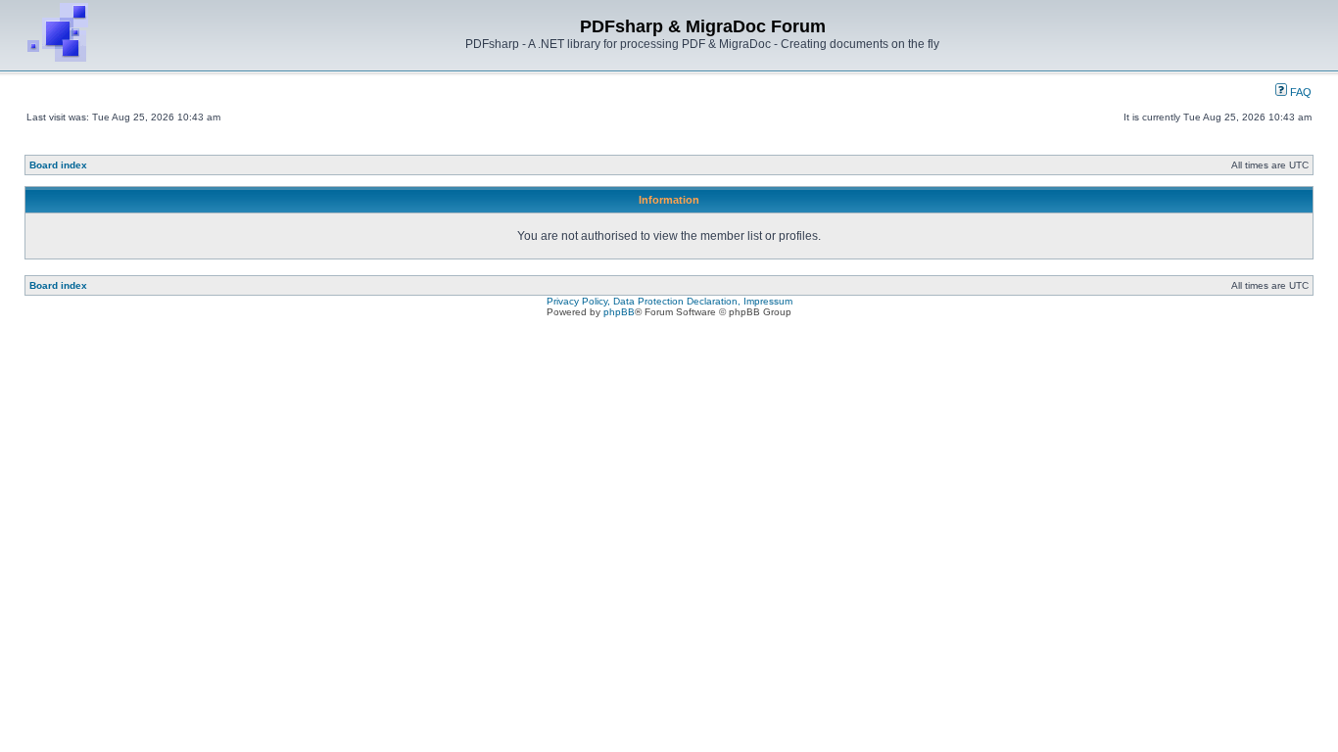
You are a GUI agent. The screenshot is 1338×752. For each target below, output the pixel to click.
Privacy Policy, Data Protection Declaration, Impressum (669, 301)
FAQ (1299, 92)
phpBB (619, 311)
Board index (58, 165)
